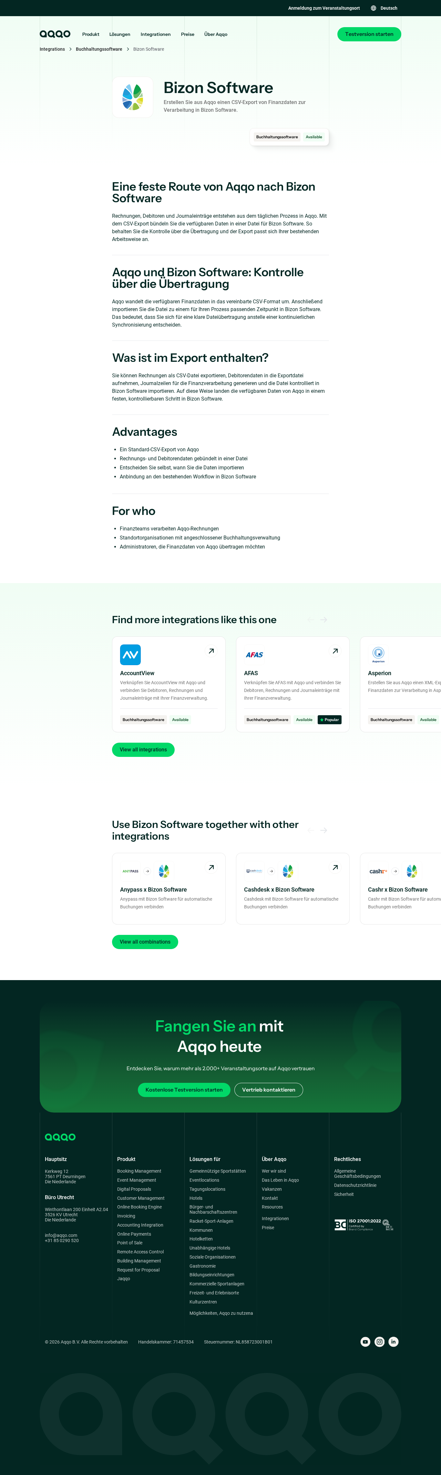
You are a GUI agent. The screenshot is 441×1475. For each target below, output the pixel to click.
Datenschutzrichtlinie (355, 1185)
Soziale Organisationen (213, 1257)
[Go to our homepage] (54, 34)
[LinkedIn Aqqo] (393, 1342)
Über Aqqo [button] (215, 34)
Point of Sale (129, 1242)
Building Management (139, 1261)
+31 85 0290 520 (62, 1240)
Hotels (196, 1198)
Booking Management (139, 1171)
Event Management (136, 1180)
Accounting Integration (140, 1225)
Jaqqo (123, 1278)
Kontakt (270, 1198)
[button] (383, 8)
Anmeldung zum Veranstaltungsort (324, 8)
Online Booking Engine (139, 1207)
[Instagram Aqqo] (379, 1342)
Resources (272, 1207)
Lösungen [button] (119, 34)
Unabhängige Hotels (210, 1248)
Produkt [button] (90, 34)
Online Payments (134, 1234)
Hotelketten (201, 1239)
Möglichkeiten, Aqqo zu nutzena (221, 1313)
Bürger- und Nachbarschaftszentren (213, 1210)
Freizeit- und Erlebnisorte (214, 1293)
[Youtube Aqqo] (365, 1342)
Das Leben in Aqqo (280, 1180)
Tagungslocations (207, 1189)
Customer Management (141, 1198)
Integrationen (156, 34)
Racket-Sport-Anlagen (211, 1221)
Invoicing (126, 1216)
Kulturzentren (203, 1302)
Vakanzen (272, 1189)
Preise (187, 34)
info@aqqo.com (61, 1235)
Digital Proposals (134, 1189)
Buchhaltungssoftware (99, 49)
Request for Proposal (138, 1270)
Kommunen (201, 1230)
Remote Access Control (140, 1252)
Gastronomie (203, 1266)
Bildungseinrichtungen (212, 1274)
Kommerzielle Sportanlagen (217, 1283)
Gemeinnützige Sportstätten (218, 1171)
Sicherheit (344, 1194)
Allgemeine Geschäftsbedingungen (357, 1174)
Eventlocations (204, 1180)
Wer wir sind (274, 1171)
